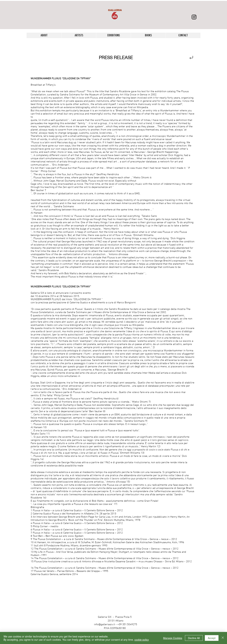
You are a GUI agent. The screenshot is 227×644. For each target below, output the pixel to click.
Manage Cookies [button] (172, 638)
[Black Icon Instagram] (194, 17)
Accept (211, 638)
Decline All (194, 638)
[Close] (223, 638)
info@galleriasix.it (104, 624)
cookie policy (141, 639)
